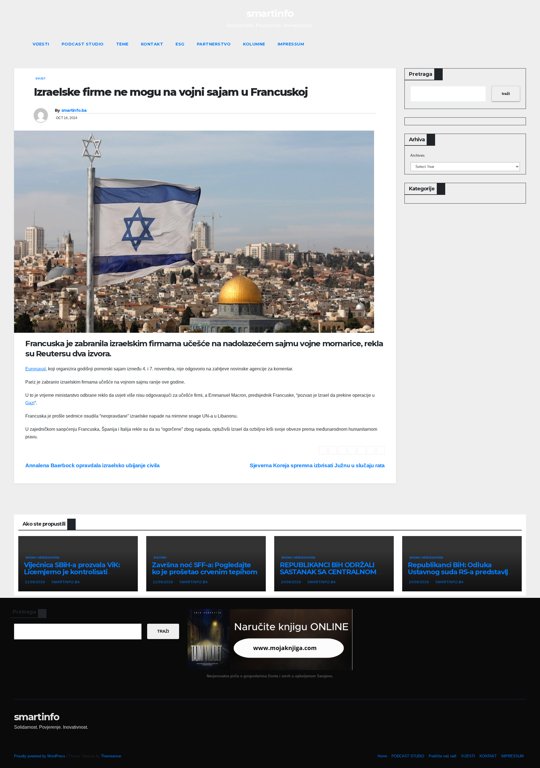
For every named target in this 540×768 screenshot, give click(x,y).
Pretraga (420, 74)
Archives (417, 155)
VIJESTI (41, 44)
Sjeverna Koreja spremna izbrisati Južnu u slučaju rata (317, 465)
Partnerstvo (214, 44)
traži (506, 93)
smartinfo (270, 13)
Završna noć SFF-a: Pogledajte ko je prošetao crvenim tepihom (204, 568)
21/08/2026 (35, 582)
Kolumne (254, 44)
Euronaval (35, 368)
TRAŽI (163, 631)
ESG (180, 44)
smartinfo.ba (74, 110)
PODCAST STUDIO (83, 44)
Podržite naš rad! (442, 756)
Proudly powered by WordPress (40, 756)
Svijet (40, 78)
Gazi (30, 402)
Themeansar (111, 756)
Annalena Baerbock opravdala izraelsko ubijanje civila (92, 465)
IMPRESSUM (291, 44)
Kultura (160, 557)
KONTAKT (152, 44)
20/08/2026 (291, 582)
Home (382, 756)
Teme (122, 44)
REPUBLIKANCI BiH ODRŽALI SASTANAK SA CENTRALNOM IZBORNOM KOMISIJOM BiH (328, 572)
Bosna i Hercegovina (42, 557)
